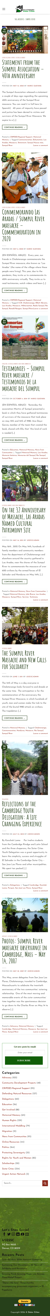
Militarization (26, 306)
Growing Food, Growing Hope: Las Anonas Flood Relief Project (23, 1276)
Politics (5, 1147)
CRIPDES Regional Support (8, 58)
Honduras (21, 730)
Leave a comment (40, 145)
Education (5, 364)
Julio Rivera (30, 594)
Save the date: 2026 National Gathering (22, 1260)
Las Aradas (7, 306)
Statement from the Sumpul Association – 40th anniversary (23, 69)
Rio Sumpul (40, 455)
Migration (7, 1131)
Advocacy (4, 936)
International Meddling (13, 1126)
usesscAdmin (33, 540)
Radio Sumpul (38, 306)
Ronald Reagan (15, 309)
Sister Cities (8, 1169)
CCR (20, 303)
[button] (3, 9)
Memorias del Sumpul (26, 455)
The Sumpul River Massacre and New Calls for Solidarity (24, 660)
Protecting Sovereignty (13, 1153)
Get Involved (8, 1110)
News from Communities (24, 364)
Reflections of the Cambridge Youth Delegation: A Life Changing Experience (22, 813)
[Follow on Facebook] (4, 1235)
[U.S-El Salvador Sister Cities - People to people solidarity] (25, 9)
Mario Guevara (34, 86)
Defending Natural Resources (17, 1094)
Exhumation (37, 140)
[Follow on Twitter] (9, 1235)
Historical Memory (20, 58)
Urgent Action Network (13, 1174)
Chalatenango (29, 303)
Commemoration (25, 140)
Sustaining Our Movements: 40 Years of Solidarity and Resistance (22, 1267)
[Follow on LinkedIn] (18, 1235)
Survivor (25, 597)
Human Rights (9, 1120)
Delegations (5, 799)
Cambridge (34, 885)
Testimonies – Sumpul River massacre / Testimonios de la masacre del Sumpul (23, 378)
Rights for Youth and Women (16, 1158)
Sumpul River (7, 145)
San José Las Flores (23, 888)
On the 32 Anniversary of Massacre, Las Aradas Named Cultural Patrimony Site (24, 520)
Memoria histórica (9, 455)
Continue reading (14, 127)
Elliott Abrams (41, 303)
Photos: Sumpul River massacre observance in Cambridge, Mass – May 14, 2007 (24, 951)
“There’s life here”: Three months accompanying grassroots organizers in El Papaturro (23, 1286)
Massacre (13, 143)
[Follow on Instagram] (13, 1235)
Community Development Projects (19, 1083)
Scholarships (8, 1163)
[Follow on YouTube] (22, 1235)
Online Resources (10, 1142)
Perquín (11, 888)
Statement (22, 143)
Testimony (34, 597)
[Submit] (45, 1183)
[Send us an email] (27, 1235)
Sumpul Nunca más (35, 143)
